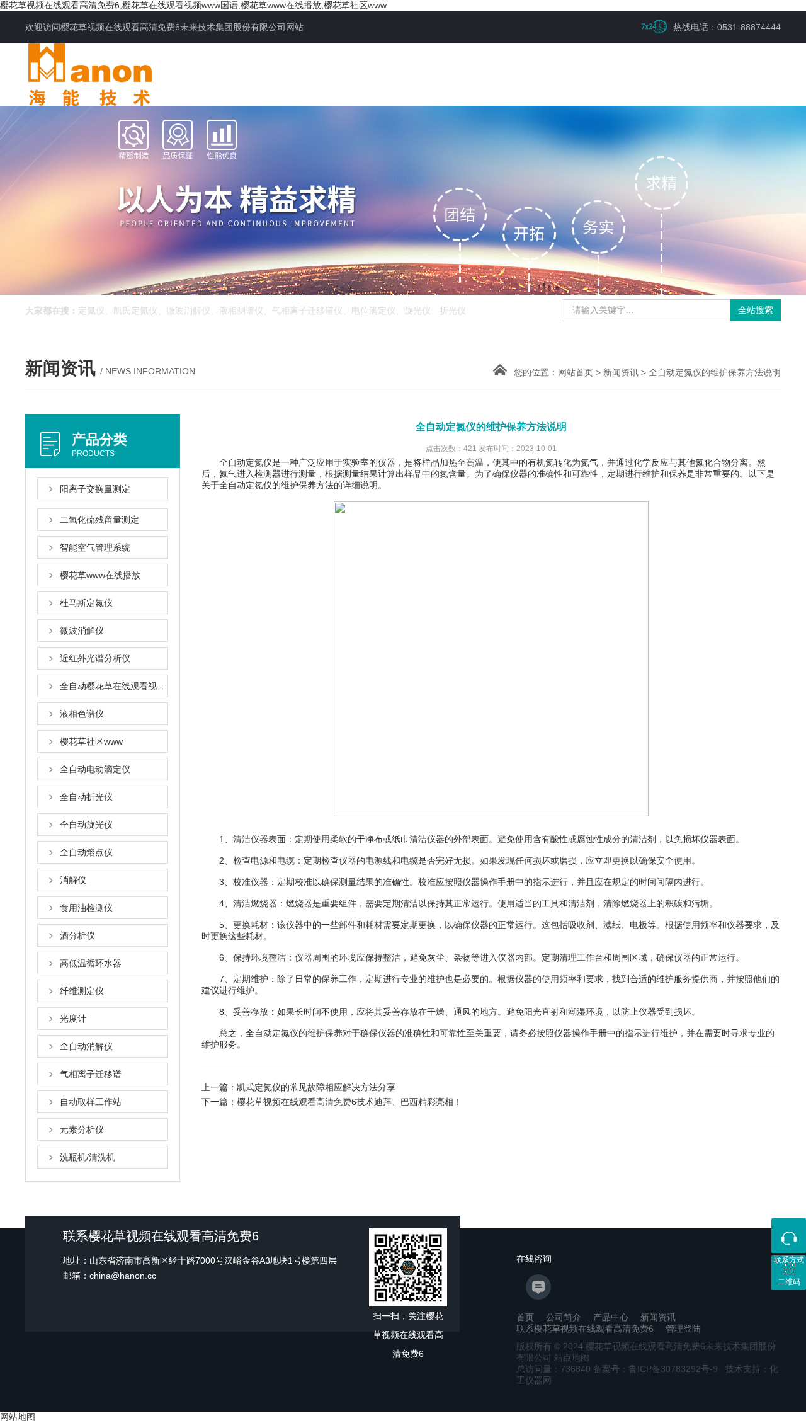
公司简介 (563, 1317)
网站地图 (17, 1417)
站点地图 (571, 1357)
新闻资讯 (621, 372)
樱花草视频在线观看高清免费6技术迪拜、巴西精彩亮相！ (349, 1102)
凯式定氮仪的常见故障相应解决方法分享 (316, 1087)
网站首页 (575, 372)
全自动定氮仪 (245, 485)
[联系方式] (788, 1235)
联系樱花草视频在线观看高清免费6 (585, 1328)
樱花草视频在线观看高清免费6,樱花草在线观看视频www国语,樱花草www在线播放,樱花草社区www (193, 5)
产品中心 (610, 1317)
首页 (525, 1317)
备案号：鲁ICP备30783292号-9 (655, 1369)
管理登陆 (683, 1328)
